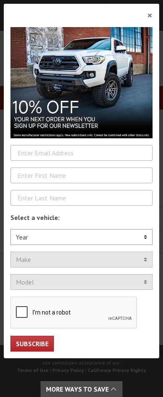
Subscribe (32, 344)
